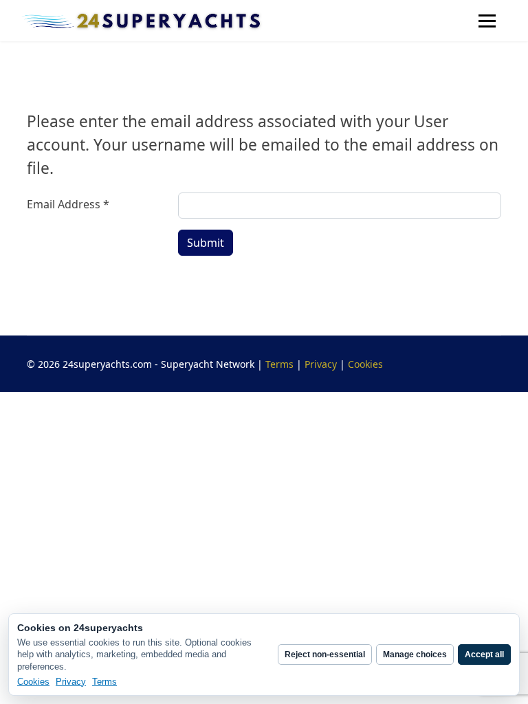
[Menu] (487, 20)
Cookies (365, 364)
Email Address (68, 204)
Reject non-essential (325, 654)
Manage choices (415, 654)
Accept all (484, 654)
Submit (205, 242)
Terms (279, 364)
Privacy (321, 364)
